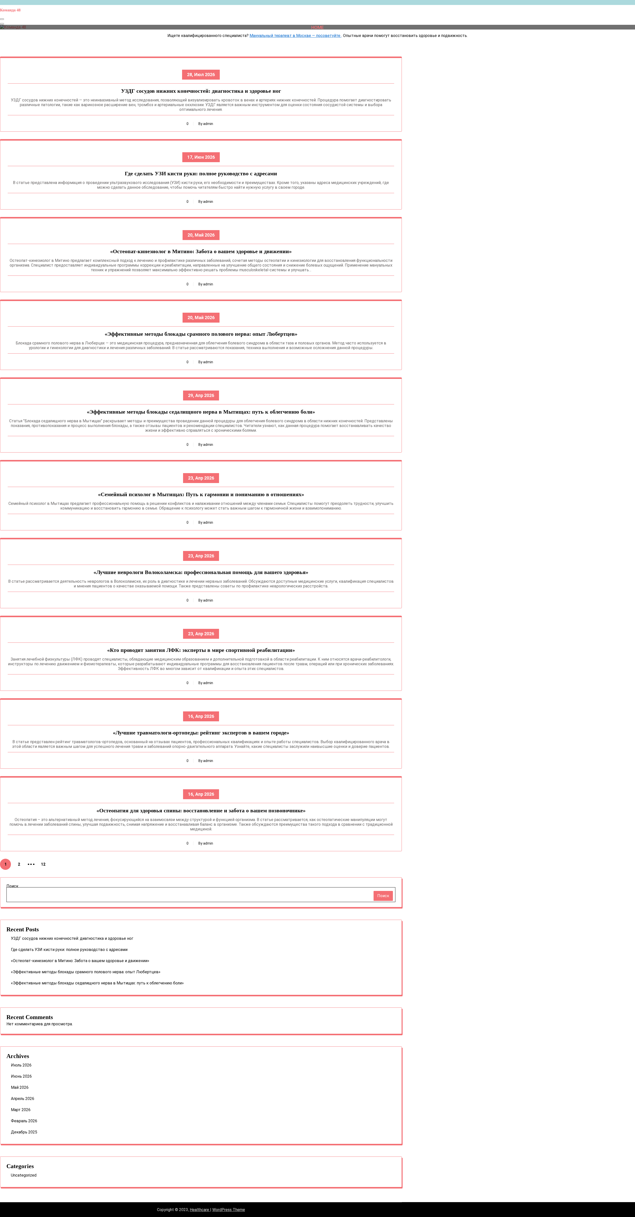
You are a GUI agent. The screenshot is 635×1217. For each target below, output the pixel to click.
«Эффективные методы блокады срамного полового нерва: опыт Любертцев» (201, 334)
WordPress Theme (228, 1209)
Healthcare (200, 1209)
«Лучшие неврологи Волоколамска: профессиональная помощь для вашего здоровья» (201, 572)
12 (43, 864)
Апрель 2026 (22, 1098)
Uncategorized (23, 1175)
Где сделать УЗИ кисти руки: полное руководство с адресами (201, 173)
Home (317, 27)
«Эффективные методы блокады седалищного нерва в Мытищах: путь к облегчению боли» (201, 412)
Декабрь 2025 (24, 1132)
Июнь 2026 (21, 1076)
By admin (205, 124)
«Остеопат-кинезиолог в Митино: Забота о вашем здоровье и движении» (201, 251)
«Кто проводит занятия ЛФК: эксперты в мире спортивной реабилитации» (201, 650)
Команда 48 (10, 10)
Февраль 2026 (24, 1121)
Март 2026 (21, 1109)
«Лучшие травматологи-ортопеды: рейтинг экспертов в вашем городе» (201, 733)
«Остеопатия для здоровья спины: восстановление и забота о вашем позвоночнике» (201, 810)
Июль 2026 (21, 1065)
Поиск (12, 886)
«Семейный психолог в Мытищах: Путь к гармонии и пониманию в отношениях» (201, 494)
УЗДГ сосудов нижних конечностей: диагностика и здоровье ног (201, 91)
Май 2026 (20, 1087)
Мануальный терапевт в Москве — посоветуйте (295, 35)
